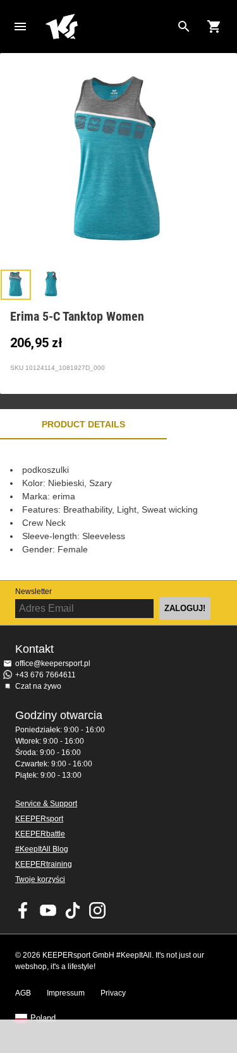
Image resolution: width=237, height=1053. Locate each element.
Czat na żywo (38, 686)
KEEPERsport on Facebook (23, 910)
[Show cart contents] (214, 26)
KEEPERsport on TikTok (72, 910)
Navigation (20, 26)
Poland (43, 1018)
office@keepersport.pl (52, 663)
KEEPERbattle (40, 834)
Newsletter (33, 591)
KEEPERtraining (43, 864)
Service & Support (46, 803)
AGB (23, 993)
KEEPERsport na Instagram (97, 910)
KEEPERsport (39, 818)
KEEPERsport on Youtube (48, 910)
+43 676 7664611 (45, 674)
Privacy (113, 993)
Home (108, 26)
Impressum (66, 993)
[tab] (16, 285)
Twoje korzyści (40, 879)
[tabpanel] (118, 509)
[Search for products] (184, 26)
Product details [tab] (83, 424)
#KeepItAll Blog (41, 849)
